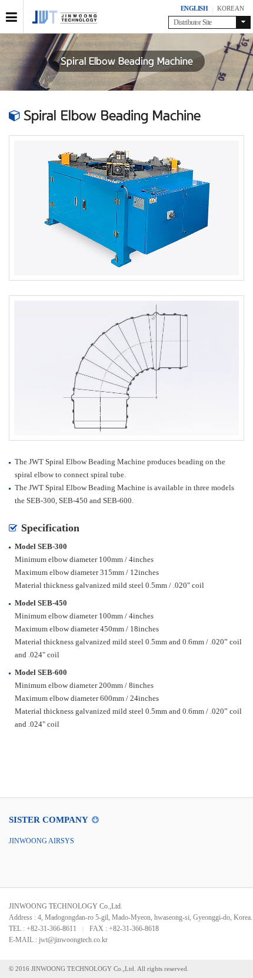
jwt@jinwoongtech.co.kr (73, 940)
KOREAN (230, 8)
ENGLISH (194, 8)
